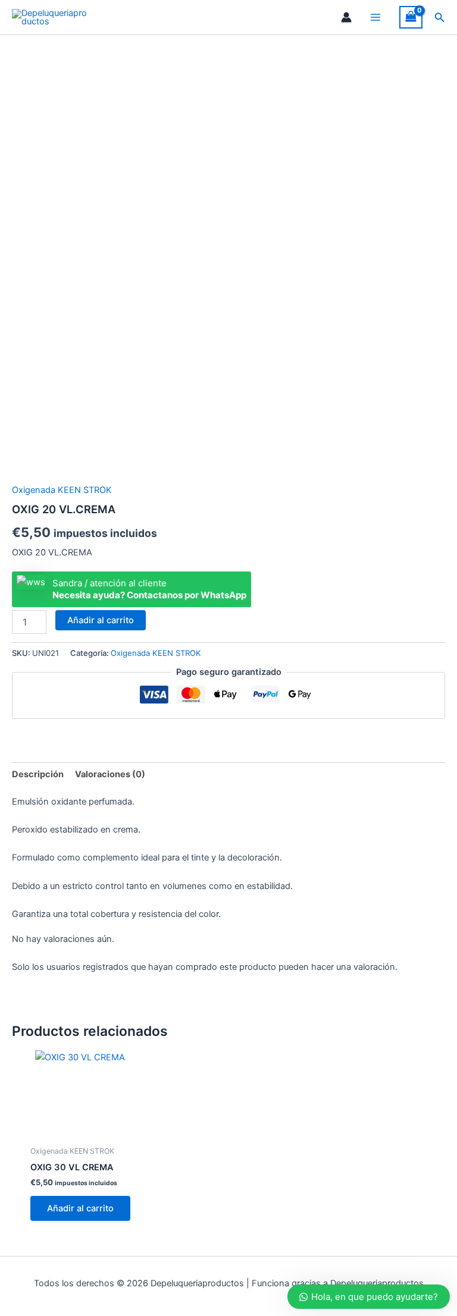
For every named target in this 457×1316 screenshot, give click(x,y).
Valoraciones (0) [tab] (110, 774)
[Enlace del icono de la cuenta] (346, 17)
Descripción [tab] (38, 774)
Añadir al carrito (100, 620)
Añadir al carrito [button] (80, 1208)
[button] (439, 17)
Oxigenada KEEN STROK (62, 490)
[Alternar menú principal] (375, 17)
